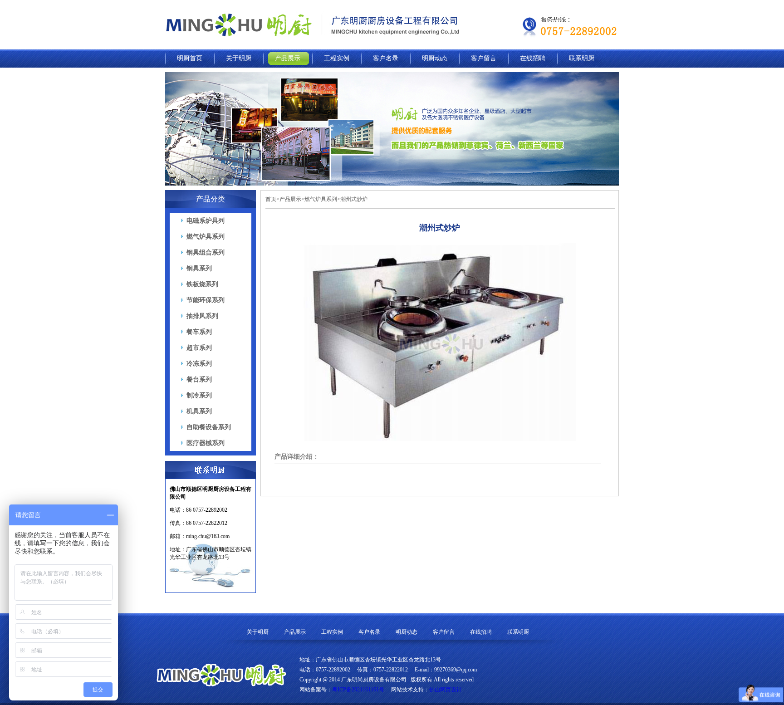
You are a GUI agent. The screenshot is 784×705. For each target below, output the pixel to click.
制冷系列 (199, 395)
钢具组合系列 (205, 252)
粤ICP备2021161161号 (358, 689)
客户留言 (483, 58)
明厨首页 (189, 58)
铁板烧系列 (202, 284)
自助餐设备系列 (208, 427)
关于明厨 (238, 58)
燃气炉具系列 (205, 236)
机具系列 (199, 411)
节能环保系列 (205, 300)
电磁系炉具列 (205, 220)
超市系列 (199, 347)
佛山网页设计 (445, 689)
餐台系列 (199, 379)
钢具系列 (199, 268)
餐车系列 (199, 331)
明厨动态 (434, 58)
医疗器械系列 (205, 443)
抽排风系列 (202, 316)
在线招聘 (532, 58)
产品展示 (287, 58)
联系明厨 (581, 58)
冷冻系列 (199, 363)
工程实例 (336, 58)
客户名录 (385, 58)
